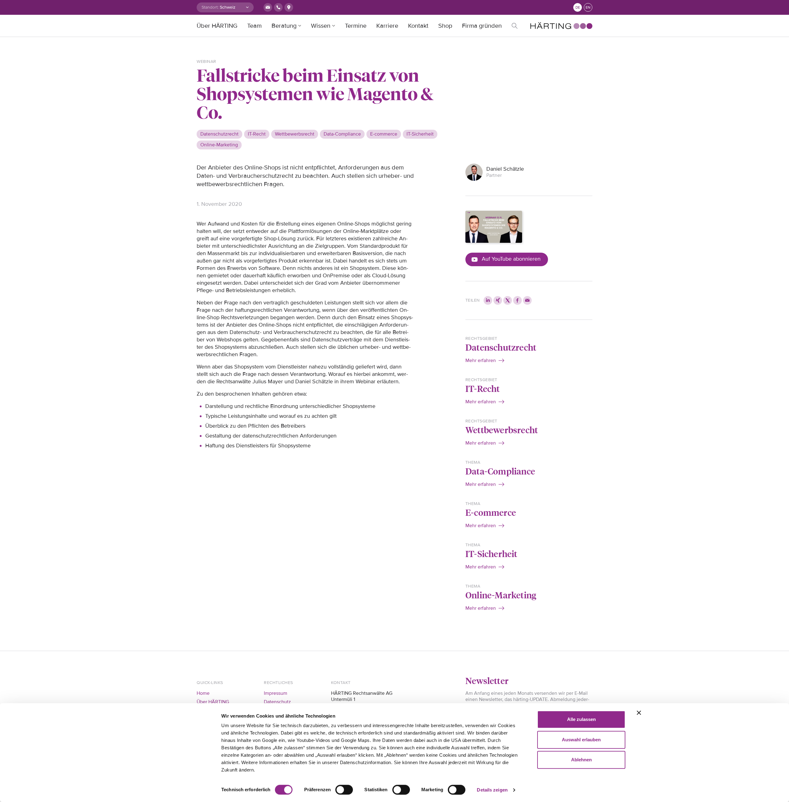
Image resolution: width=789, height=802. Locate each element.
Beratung (284, 26)
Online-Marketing (500, 594)
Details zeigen (492, 789)
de (577, 7)
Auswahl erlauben (581, 739)
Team (254, 26)
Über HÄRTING (217, 26)
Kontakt (418, 26)
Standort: (210, 7)
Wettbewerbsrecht (501, 429)
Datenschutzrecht (500, 347)
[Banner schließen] (639, 712)
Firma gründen (482, 26)
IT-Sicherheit (491, 553)
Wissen (320, 26)
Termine (355, 26)
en (588, 7)
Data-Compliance (500, 471)
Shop (445, 26)
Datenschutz (277, 702)
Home (203, 693)
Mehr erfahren (480, 360)
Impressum (275, 693)
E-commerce (490, 512)
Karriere (387, 26)
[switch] (344, 790)
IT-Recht (482, 388)
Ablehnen (581, 759)
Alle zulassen (581, 719)
